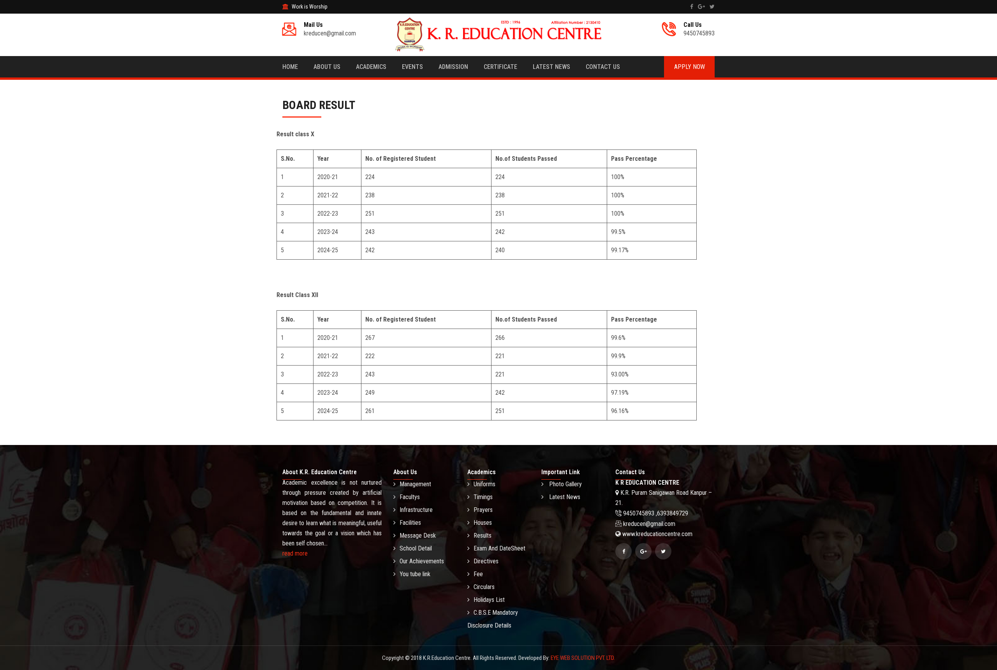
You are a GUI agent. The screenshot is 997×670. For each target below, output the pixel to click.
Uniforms (484, 484)
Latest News (551, 66)
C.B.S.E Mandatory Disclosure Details (492, 619)
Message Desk (418, 535)
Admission (453, 66)
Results (482, 535)
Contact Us (603, 66)
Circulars (484, 587)
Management (415, 484)
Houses (483, 522)
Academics (371, 66)
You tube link (415, 574)
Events (412, 66)
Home (290, 66)
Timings (483, 497)
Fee (478, 574)
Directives (486, 561)
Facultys (410, 497)
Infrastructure (416, 509)
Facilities (410, 522)
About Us (327, 66)
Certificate (500, 66)
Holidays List (489, 599)
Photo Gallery (565, 484)
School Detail (416, 548)
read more (295, 553)
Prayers (483, 509)
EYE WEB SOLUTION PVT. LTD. (583, 657)
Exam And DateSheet (499, 548)
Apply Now (689, 66)
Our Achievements (422, 561)
